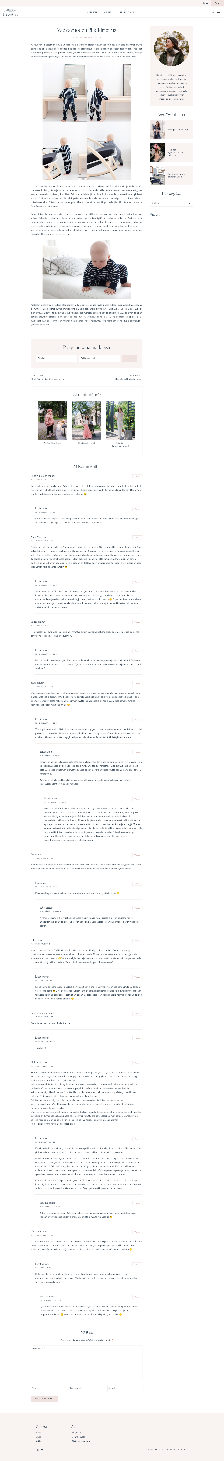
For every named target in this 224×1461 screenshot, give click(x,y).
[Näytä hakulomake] (212, 12)
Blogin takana (128, 12)
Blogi (38, 1432)
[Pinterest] (203, 3)
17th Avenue (182, 1450)
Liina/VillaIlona (39, 476)
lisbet (38, 508)
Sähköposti (76, 1388)
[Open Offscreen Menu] (218, 12)
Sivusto (112, 1388)
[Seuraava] (132, 420)
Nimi (34, 1388)
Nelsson (35, 1231)
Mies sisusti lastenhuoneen (128, 377)
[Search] (189, 203)
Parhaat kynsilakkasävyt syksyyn (176, 152)
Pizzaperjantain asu (178, 129)
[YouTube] (207, 3)
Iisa (32, 854)
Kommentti (38, 1348)
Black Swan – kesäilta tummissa (47, 377)
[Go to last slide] (42, 420)
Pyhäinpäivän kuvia (52, 443)
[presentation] (52, 420)
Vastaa (137, 476)
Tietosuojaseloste (81, 1441)
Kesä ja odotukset (86, 443)
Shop (217, 3)
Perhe (98, 37)
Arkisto (108, 12)
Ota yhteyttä (78, 1436)
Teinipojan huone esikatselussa (177, 175)
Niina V (35, 537)
